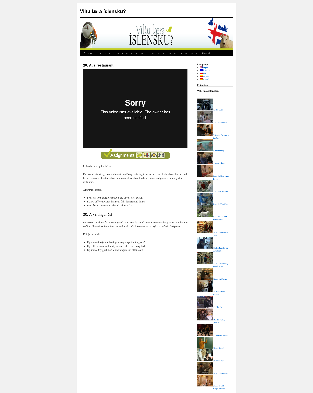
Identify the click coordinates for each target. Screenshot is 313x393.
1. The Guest (218, 109)
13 (153, 53)
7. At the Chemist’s (220, 191)
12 (147, 53)
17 (175, 53)
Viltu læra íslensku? (103, 11)
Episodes (87, 53)
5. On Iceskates (219, 163)
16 (169, 53)
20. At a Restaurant (220, 373)
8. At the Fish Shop (220, 204)
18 (180, 53)
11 (142, 53)
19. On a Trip (218, 360)
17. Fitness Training (221, 335)
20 (192, 53)
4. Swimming (218, 150)
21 (197, 53)
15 (164, 53)
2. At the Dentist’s (220, 122)
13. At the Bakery (220, 278)
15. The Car (217, 307)
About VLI (206, 53)
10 (136, 53)
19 (186, 53)
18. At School (218, 348)
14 (158, 53)
